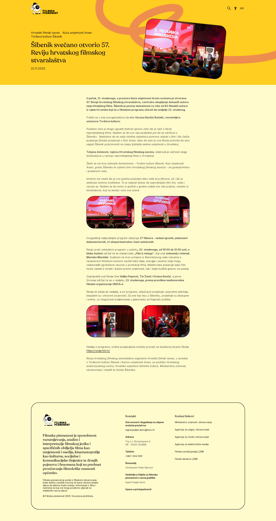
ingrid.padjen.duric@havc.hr (140, 429)
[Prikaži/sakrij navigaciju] (229, 8)
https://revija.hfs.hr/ (98, 350)
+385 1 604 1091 (133, 456)
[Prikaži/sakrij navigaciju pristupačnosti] (235, 8)
